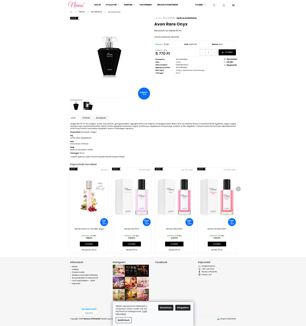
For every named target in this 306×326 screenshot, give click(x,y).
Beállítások (124, 320)
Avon (221, 44)
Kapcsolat (76, 283)
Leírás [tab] (73, 118)
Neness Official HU (209, 272)
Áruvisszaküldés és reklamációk (85, 278)
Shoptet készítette (228, 319)
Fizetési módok (78, 272)
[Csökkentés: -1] (203, 52)
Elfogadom (183, 307)
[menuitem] (97, 5)
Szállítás (75, 269)
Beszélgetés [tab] (101, 118)
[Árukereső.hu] (89, 310)
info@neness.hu (208, 266)
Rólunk (74, 266)
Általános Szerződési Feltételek (85, 275)
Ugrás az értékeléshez (187, 18)
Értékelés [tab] (86, 118)
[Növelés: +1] (214, 52)
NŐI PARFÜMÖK (181, 59)
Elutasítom (166, 307)
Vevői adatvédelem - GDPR (83, 280)
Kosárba (229, 52)
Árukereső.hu (89, 313)
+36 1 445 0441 (208, 269)
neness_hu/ (207, 274)
